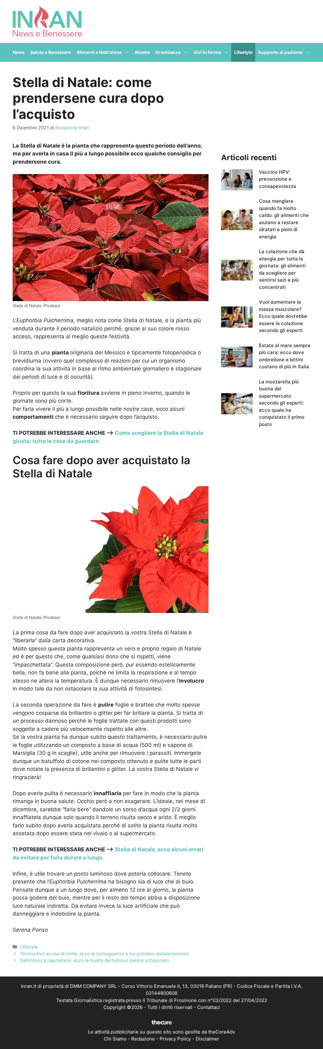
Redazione (143, 1039)
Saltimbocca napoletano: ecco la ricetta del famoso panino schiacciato (94, 960)
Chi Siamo (115, 1039)
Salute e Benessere (50, 52)
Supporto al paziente (280, 52)
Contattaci (208, 1007)
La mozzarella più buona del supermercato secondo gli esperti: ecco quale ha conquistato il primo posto (281, 403)
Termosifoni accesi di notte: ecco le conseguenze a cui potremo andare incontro (104, 953)
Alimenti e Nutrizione (99, 52)
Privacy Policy (175, 1039)
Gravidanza (168, 52)
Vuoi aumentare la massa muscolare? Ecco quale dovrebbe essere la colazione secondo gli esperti (283, 316)
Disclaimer (207, 1039)
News (19, 52)
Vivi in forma (207, 52)
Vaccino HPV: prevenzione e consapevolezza (277, 179)
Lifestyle (243, 52)
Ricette (142, 52)
